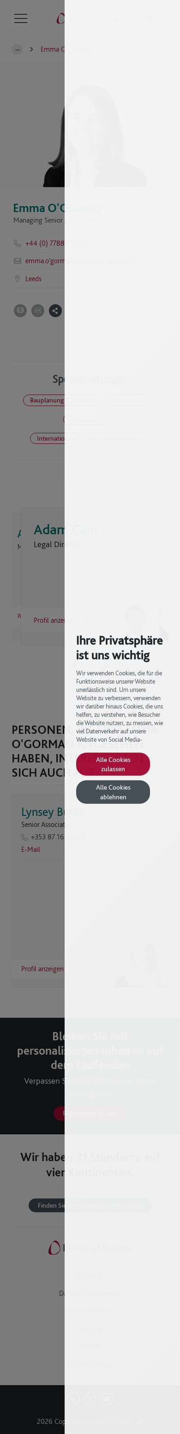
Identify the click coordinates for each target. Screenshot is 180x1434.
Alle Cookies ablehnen (113, 791)
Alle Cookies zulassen (113, 763)
